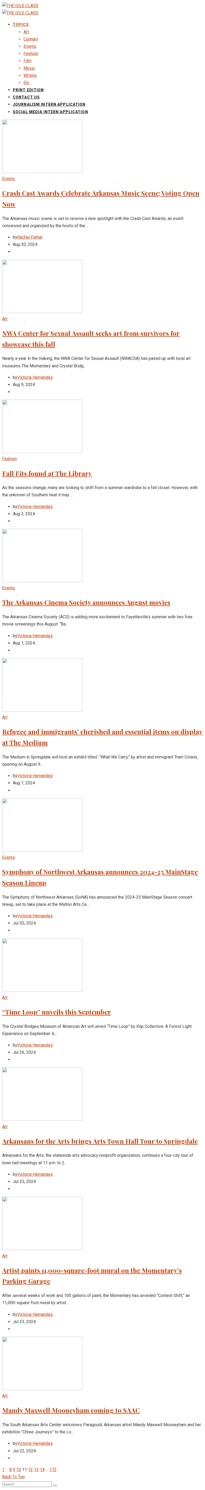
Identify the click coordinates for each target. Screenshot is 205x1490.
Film (27, 60)
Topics (21, 24)
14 (42, 1469)
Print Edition (28, 90)
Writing (30, 75)
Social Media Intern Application (50, 112)
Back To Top (13, 1476)
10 (18, 1469)
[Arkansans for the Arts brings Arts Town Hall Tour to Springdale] (42, 1119)
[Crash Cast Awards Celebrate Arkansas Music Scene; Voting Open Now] (42, 171)
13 (36, 1469)
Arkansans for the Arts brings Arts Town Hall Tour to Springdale (100, 1141)
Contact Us (26, 97)
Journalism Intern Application (49, 104)
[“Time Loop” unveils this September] (42, 990)
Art (26, 31)
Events (29, 46)
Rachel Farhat (29, 237)
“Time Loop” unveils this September (56, 1012)
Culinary (30, 39)
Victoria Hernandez (35, 377)
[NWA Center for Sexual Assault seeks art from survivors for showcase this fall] (42, 311)
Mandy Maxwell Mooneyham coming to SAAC (71, 1410)
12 (30, 1469)
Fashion (30, 53)
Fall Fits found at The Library (47, 473)
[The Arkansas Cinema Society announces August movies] (42, 580)
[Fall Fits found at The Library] (42, 451)
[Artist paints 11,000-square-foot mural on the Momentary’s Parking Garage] (42, 1248)
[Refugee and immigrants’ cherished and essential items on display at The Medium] (42, 710)
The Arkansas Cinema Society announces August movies (86, 602)
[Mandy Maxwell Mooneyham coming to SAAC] (42, 1388)
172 (53, 1469)
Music (29, 68)
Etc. (26, 82)
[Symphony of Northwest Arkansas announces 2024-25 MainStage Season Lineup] (42, 850)
